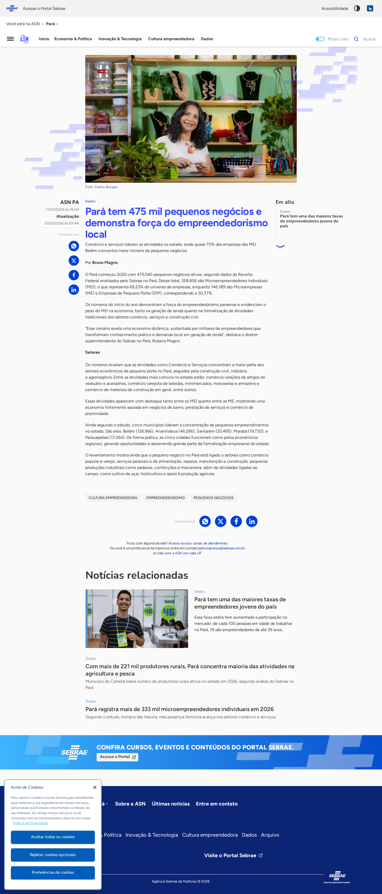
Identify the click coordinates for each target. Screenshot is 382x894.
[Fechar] (95, 787)
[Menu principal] (10, 39)
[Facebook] (74, 275)
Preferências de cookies (53, 872)
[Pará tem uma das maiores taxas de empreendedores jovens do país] (136, 618)
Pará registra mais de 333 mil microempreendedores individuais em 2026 (179, 709)
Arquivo (270, 835)
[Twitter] (74, 260)
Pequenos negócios (214, 498)
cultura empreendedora (113, 498)
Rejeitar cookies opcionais (53, 855)
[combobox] (52, 24)
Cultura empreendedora (210, 835)
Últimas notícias (171, 804)
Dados (249, 835)
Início (44, 38)
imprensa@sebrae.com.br (225, 548)
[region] (53, 834)
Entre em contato (217, 804)
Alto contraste (357, 8)
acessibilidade (334, 8)
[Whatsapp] (74, 246)
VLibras (370, 8)
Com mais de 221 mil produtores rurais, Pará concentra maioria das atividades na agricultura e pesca (189, 670)
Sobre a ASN (130, 804)
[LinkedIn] (74, 289)
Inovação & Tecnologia (152, 835)
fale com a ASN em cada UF (180, 553)
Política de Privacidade (30, 823)
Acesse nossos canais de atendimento (198, 543)
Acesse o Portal (115, 757)
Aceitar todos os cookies (53, 837)
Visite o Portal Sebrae (230, 855)
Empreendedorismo (165, 498)
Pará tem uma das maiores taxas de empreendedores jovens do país (240, 603)
